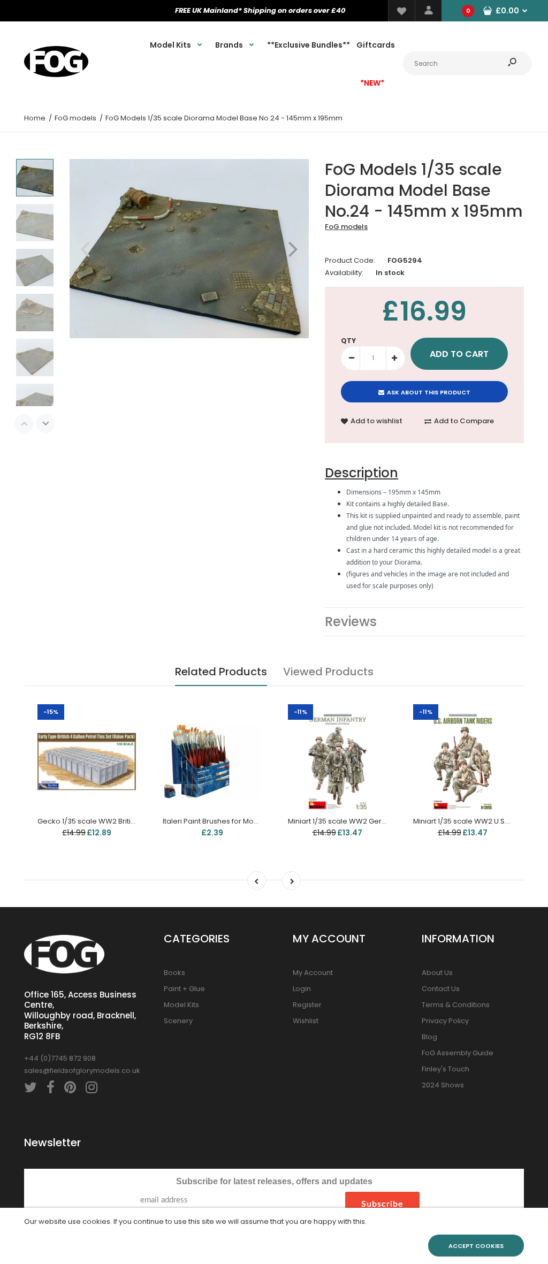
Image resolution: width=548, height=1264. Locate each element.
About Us (437, 973)
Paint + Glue (184, 989)
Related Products (221, 671)
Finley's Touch (445, 1069)
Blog (429, 1037)
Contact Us (441, 989)
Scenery (178, 1021)
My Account (313, 973)
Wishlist (305, 1021)
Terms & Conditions (456, 1005)
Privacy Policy (445, 1021)
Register (307, 1005)
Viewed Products (328, 671)
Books (174, 973)
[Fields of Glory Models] (56, 75)
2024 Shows (443, 1085)
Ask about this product (428, 392)
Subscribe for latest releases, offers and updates (274, 1181)
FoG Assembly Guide (457, 1053)
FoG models (346, 227)
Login (302, 989)
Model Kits (181, 1005)
